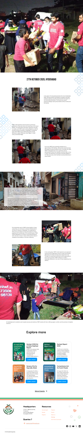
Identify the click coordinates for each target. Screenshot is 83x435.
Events (52, 412)
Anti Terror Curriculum (56, 419)
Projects (53, 410)
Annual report (45, 410)
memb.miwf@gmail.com (32, 423)
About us (53, 414)
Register (44, 414)
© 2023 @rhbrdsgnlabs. (10, 431)
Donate (43, 412)
